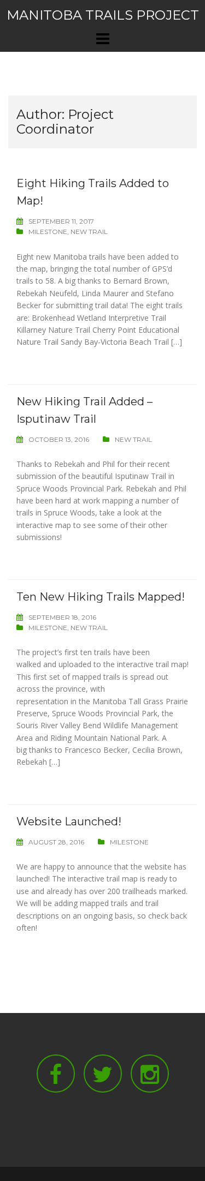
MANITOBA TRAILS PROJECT (103, 15)
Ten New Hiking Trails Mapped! (100, 596)
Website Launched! (68, 821)
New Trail (89, 231)
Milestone (47, 231)
